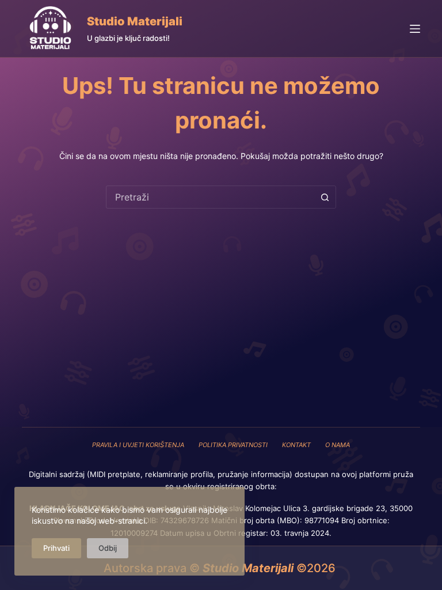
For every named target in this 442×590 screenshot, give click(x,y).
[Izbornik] (415, 29)
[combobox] (210, 197)
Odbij (107, 548)
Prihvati (56, 548)
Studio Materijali (134, 21)
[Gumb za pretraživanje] (325, 197)
